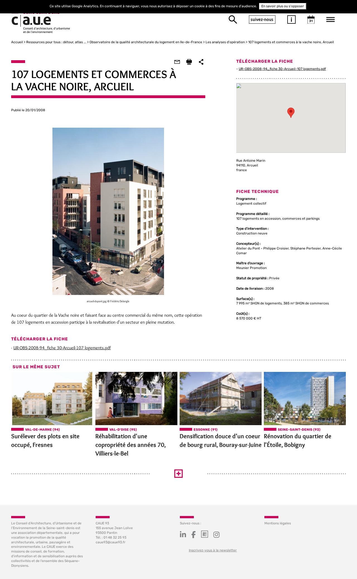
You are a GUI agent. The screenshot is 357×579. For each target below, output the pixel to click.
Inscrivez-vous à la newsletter (213, 550)
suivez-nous (262, 19)
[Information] (291, 19)
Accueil (17, 42)
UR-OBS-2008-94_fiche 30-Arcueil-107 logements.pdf (62, 347)
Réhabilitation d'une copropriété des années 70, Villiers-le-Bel (130, 444)
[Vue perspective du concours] (52, 398)
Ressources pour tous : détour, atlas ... (56, 42)
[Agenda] (311, 19)
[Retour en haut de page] (341, 563)
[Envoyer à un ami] (177, 62)
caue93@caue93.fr (111, 542)
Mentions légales (277, 523)
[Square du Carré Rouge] (305, 398)
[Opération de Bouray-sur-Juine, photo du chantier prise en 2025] (221, 398)
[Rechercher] (233, 19)
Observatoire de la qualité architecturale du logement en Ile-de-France (146, 42)
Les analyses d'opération (225, 42)
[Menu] (330, 19)
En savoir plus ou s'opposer (282, 6)
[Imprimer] (189, 62)
